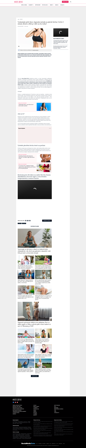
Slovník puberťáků (20, 421)
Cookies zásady (16, 412)
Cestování (16, 422)
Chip (55, 410)
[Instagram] (15, 402)
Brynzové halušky (27, 435)
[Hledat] (71, 2)
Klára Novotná (20, 26)
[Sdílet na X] (27, 220)
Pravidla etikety (15, 421)
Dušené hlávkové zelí (16, 437)
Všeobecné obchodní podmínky (19, 411)
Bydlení (35, 412)
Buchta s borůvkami (15, 436)
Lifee (55, 411)
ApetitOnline (57, 405)
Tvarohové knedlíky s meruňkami (19, 434)
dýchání (24, 223)
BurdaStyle (54, 443)
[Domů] (18, 2)
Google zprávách (35, 50)
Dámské (47, 443)
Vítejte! (18, 423)
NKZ (50, 443)
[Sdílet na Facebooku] (25, 220)
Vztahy (34, 405)
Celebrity (35, 407)
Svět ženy (44, 443)
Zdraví (21, 19)
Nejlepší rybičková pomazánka (20, 435)
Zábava (34, 411)
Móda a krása (36, 406)
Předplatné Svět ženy (17, 405)
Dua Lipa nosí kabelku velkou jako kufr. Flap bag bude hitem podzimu (63, 423)
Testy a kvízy (25, 421)
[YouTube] (17, 402)
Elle (55, 406)
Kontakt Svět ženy (17, 406)
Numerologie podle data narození (23, 422)
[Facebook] (13, 402)
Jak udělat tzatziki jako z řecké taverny (24, 436)
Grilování (21, 423)
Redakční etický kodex (17, 407)
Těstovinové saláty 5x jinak (16, 433)
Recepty (35, 415)
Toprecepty (56, 412)
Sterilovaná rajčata (23, 433)
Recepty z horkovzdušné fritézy (26, 438)
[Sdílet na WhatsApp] (29, 220)
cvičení (19, 223)
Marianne (56, 407)
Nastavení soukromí (17, 410)
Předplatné (65, 1)
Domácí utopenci (19, 438)
